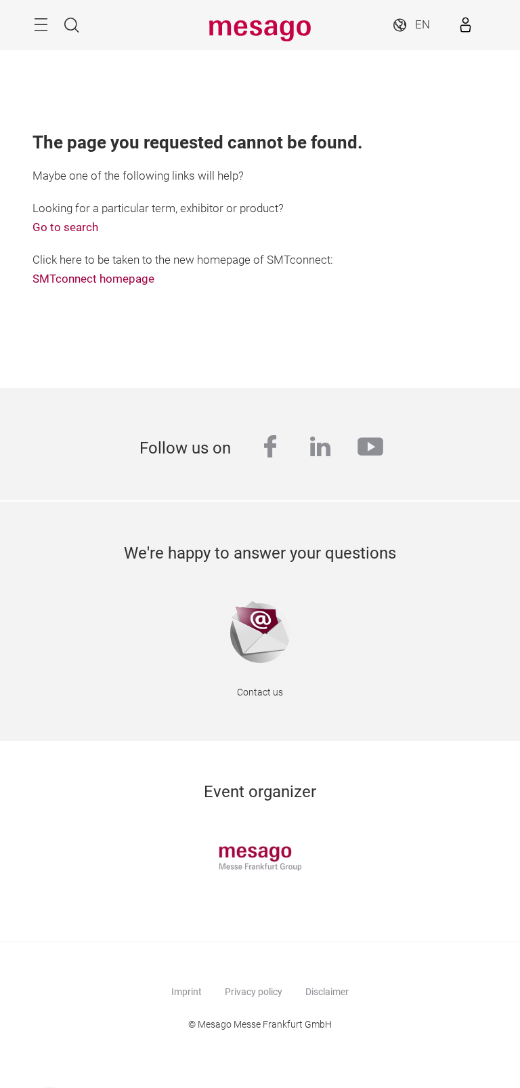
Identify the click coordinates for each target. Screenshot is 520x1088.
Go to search (65, 227)
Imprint (186, 991)
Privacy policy (253, 991)
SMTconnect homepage (93, 279)
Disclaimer (327, 991)
